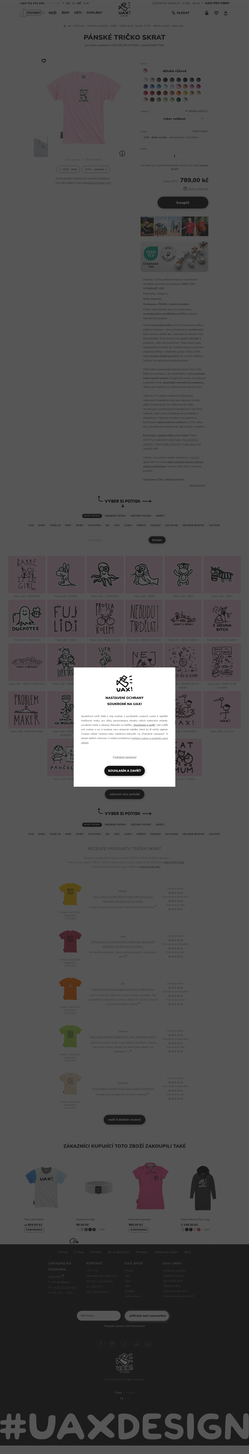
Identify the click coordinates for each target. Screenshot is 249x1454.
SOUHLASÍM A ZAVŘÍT (124, 771)
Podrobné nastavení (124, 757)
